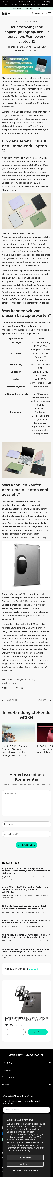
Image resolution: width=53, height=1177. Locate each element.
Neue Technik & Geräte (26, 22)
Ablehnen (25, 1164)
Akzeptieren (25, 1157)
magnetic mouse (25, 679)
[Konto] (33, 13)
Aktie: (5, 688)
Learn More (15, 1032)
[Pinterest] (17, 688)
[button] (46, 13)
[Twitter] (22, 688)
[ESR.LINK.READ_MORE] (26, 3)
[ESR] (6, 13)
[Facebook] (12, 688)
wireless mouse (10, 683)
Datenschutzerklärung (18, 1150)
